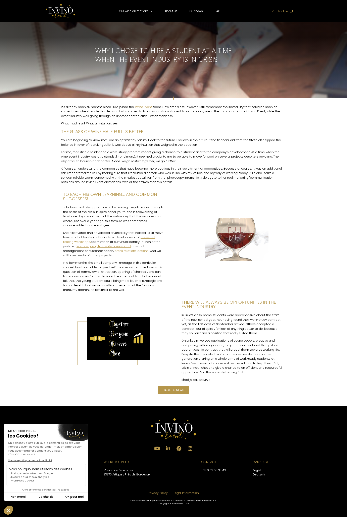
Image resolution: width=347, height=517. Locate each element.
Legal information (186, 493)
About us (170, 11)
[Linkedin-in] (168, 449)
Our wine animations (134, 11)
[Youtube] (157, 449)
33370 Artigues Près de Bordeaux (127, 474)
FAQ (217, 11)
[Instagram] (190, 449)
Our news (196, 11)
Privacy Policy (158, 493)
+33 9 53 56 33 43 (213, 470)
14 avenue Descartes (118, 470)
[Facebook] (179, 449)
